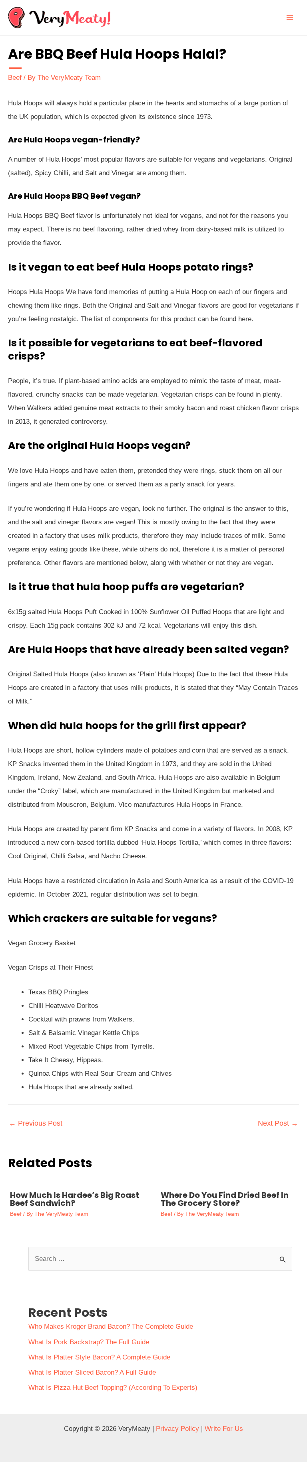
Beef (15, 77)
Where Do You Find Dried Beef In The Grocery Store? (225, 1199)
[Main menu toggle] (290, 17)
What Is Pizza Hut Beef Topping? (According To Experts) (112, 1387)
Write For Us (224, 1428)
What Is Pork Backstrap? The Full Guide (88, 1342)
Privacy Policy (177, 1428)
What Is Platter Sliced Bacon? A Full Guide (92, 1372)
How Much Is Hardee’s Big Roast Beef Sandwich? (74, 1199)
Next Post (278, 1123)
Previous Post (35, 1123)
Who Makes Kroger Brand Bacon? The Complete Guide (110, 1326)
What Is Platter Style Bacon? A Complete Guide (99, 1357)
